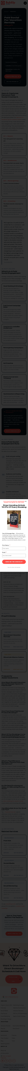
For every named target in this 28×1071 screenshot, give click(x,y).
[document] (14, 535)
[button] (25, 501)
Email (4, 552)
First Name (6, 545)
